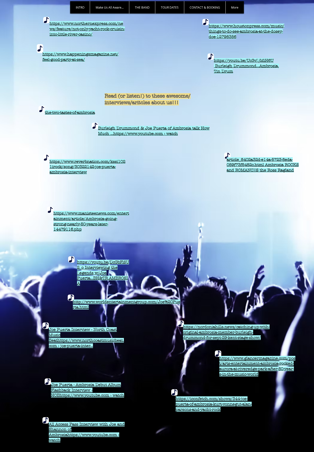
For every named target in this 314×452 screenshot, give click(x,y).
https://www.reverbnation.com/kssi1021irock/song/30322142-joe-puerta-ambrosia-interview (87, 167)
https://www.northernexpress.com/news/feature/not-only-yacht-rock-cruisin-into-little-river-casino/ (87, 29)
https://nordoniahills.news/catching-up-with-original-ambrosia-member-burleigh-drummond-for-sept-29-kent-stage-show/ (226, 332)
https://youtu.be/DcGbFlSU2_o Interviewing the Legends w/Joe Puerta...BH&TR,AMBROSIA (103, 273)
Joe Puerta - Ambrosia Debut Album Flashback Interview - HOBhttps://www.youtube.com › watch (87, 390)
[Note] (46, 20)
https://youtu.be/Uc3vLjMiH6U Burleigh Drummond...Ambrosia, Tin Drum (246, 66)
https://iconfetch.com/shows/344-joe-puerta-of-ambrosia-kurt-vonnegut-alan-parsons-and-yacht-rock (214, 404)
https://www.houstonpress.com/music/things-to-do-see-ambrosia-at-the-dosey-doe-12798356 (246, 31)
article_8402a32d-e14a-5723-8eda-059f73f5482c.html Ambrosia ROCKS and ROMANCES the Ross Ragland (263, 165)
